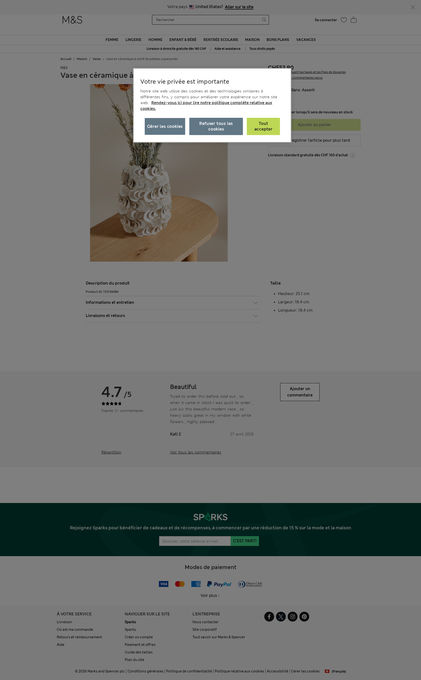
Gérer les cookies (165, 126)
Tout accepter (263, 126)
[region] (212, 105)
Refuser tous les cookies (216, 126)
